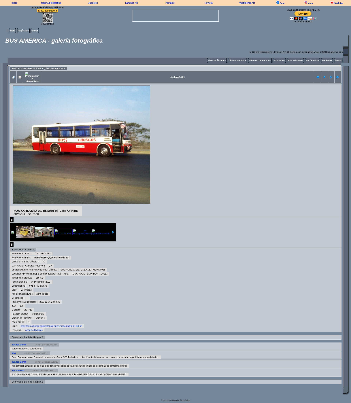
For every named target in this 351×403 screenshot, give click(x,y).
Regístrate (23, 30)
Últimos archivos (237, 60)
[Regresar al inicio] (317, 77)
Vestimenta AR (247, 3)
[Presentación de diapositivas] (32, 77)
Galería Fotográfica (51, 3)
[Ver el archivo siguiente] (331, 77)
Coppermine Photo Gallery (180, 400)
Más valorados (295, 60)
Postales (170, 3)
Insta (310, 3)
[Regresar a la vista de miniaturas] (13, 77)
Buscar (338, 60)
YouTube (338, 3)
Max (14, 353)
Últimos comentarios (260, 60)
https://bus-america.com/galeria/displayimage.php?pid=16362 (51, 326)
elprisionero (40, 257)
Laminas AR (131, 3)
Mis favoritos (312, 60)
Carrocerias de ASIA (30, 68)
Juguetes (93, 3)
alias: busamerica (47, 10)
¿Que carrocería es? (54, 68)
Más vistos (279, 60)
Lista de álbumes (217, 60)
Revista (209, 3)
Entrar (34, 30)
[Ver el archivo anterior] (324, 77)
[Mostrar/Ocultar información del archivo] (20, 77)
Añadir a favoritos (34, 330)
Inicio (14, 3)
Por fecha (327, 60)
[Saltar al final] (338, 77)
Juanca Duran (19, 344)
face (281, 3)
